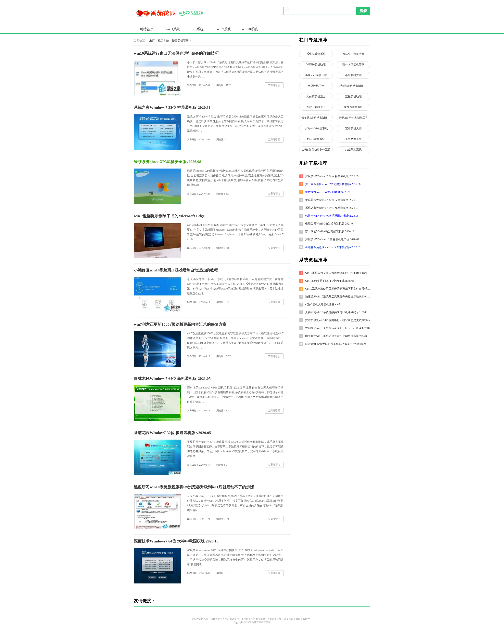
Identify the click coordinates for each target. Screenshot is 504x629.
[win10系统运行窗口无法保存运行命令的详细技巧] (157, 78)
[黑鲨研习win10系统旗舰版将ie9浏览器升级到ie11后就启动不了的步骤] (157, 511)
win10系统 (250, 29)
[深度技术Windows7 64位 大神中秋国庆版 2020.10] (157, 565)
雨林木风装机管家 (353, 64)
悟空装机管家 (180, 40)
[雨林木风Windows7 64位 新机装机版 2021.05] (157, 403)
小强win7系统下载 (316, 75)
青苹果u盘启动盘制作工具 (317, 117)
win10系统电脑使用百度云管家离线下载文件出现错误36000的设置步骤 (335, 288)
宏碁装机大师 (353, 128)
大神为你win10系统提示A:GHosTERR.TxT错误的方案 (335, 328)
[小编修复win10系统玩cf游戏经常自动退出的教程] (157, 294)
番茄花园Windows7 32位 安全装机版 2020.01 (330, 199)
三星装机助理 (353, 96)
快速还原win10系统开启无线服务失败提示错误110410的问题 (335, 296)
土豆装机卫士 (316, 85)
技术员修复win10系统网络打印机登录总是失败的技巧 (335, 320)
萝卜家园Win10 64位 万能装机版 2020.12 (327, 231)
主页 (152, 40)
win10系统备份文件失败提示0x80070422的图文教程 (334, 272)
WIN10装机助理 (316, 64)
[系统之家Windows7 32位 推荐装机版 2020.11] (157, 132)
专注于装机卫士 (316, 107)
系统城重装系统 (316, 53)
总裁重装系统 (353, 149)
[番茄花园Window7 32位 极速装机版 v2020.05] (157, 457)
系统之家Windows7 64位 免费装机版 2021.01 (330, 207)
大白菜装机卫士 (316, 96)
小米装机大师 (353, 75)
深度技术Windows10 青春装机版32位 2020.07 (330, 239)
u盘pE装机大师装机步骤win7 (320, 304)
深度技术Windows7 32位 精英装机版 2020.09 (330, 176)
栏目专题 (163, 40)
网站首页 (147, 29)
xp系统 (198, 29)
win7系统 (224, 29)
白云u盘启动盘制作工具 (316, 149)
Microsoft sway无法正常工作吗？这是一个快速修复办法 (335, 343)
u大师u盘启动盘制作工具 (354, 85)
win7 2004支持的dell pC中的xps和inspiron (328, 280)
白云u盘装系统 (316, 139)
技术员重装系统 (353, 107)
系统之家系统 (353, 139)
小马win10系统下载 (316, 128)
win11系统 (172, 29)
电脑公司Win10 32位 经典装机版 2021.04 (327, 223)
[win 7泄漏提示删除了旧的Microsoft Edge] (157, 240)
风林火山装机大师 (353, 53)
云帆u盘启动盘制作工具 (353, 117)
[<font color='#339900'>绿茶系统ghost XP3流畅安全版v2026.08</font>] (157, 186)
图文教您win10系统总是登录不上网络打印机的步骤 (334, 336)
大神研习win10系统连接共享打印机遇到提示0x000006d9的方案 (335, 312)
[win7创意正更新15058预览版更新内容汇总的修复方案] (157, 349)
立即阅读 (274, 85)
